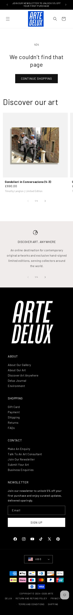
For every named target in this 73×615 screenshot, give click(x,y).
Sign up (36, 522)
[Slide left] (28, 201)
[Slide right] (45, 201)
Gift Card (14, 407)
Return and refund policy (31, 598)
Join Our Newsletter (21, 459)
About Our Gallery (19, 365)
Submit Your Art (18, 464)
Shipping (14, 417)
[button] (8, 19)
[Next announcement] (66, 5)
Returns (13, 422)
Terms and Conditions (31, 604)
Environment (16, 386)
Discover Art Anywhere (23, 375)
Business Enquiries (21, 470)
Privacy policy (59, 598)
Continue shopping (36, 78)
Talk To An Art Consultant (25, 454)
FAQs (11, 428)
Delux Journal (17, 380)
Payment (14, 412)
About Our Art (17, 370)
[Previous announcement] (7, 5)
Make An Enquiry (19, 449)
